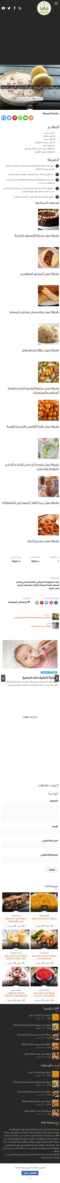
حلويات (46, 990)
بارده (56, 582)
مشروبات (49, 582)
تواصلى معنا (30, 1173)
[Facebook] (3, 117)
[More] (31, 117)
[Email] (25, 117)
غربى (41, 990)
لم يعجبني (24, 99)
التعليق (54, 801)
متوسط (32, 582)
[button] (56, 3)
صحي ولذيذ (22, 582)
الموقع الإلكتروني (49, 855)
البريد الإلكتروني (50, 840)
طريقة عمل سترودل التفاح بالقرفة (36, 1044)
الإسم (55, 826)
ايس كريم (54, 588)
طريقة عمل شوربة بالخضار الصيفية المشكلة (32, 1025)
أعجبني (37, 99)
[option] (30, 669)
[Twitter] (9, 117)
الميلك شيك (52, 585)
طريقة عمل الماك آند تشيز (44, 919)
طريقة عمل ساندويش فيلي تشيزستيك (34, 1034)
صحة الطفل (45, 681)
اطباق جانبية (44, 915)
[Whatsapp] (20, 117)
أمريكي (40, 582)
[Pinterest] (14, 117)
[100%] (44, 910)
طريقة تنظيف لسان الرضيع (38, 686)
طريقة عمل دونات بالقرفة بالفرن (37, 1054)
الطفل (54, 681)
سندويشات (16, 915)
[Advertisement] (30, 41)
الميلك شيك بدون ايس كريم (31, 585)
